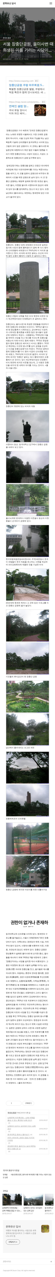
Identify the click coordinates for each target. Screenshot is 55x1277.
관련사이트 (7, 1261)
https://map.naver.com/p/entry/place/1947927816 (24, 102)
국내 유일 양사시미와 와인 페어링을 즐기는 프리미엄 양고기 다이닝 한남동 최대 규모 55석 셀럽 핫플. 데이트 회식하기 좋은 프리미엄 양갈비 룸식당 (18, 112)
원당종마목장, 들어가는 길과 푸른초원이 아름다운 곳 (21, 1147)
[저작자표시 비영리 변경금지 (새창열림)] (38, 1103)
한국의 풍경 (12, 1113)
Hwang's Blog (9, 1271)
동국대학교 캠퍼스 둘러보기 (18, 1134)
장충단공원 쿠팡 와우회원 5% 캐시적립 (26, 85)
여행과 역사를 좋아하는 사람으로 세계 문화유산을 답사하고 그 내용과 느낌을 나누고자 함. (21, 1233)
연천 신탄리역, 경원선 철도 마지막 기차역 (20, 1139)
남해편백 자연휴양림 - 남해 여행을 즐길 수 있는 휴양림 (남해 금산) (21, 1119)
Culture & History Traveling (15, 1266)
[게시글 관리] (18, 1103)
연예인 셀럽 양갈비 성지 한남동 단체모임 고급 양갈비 (17, 106)
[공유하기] (14, 1103)
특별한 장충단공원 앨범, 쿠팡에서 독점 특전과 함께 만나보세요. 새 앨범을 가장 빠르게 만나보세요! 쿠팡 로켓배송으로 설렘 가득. (27, 91)
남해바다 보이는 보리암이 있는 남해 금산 (21, 1127)
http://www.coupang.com (21, 81)
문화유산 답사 (9, 3)
